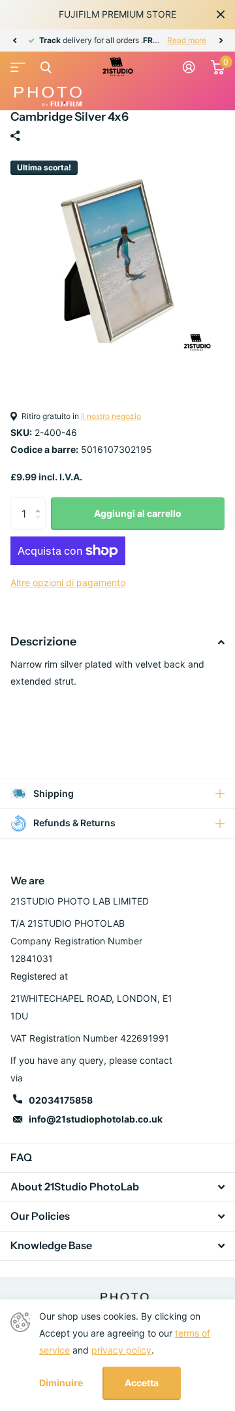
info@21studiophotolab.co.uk (96, 1118)
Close (220, 14)
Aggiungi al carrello (137, 513)
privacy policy (121, 1350)
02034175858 (61, 1100)
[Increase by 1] (40, 502)
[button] (14, 40)
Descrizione (43, 641)
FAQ (21, 1157)
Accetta (142, 1382)
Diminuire (61, 1383)
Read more (186, 40)
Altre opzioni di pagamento (67, 582)
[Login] (189, 67)
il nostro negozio (111, 416)
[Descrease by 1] (40, 525)
